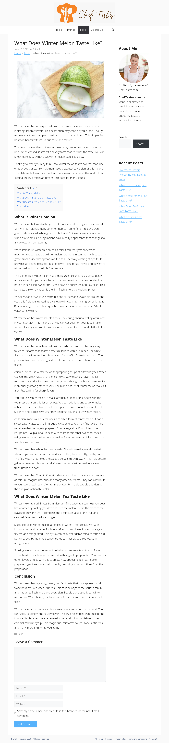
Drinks (71, 29)
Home (58, 29)
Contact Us (153, 739)
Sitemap (108, 739)
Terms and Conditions (137, 739)
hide (34, 188)
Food (83, 29)
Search (123, 137)
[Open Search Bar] (112, 30)
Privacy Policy (120, 739)
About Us (97, 29)
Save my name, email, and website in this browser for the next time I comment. (58, 713)
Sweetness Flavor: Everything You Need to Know (132, 174)
